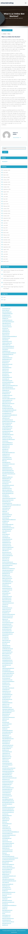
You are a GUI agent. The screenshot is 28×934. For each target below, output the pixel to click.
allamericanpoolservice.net (7, 499)
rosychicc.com (5, 535)
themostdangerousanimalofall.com (9, 563)
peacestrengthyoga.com (7, 776)
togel (4, 299)
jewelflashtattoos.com (7, 359)
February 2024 (6, 206)
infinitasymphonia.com (7, 596)
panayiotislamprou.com (7, 380)
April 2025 (5, 172)
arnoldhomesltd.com (6, 429)
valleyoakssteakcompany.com (8, 710)
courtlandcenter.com (6, 696)
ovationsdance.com (6, 508)
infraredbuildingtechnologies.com (9, 409)
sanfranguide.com (6, 557)
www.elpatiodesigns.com (7, 849)
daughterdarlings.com (6, 316)
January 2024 (6, 208)
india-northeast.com (6, 424)
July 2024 (5, 194)
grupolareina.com (6, 396)
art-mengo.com (5, 638)
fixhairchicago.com (6, 714)
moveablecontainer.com (7, 395)
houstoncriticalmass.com (7, 562)
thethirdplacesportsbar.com (8, 843)
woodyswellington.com (7, 846)
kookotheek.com (5, 378)
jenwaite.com (5, 890)
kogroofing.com (5, 373)
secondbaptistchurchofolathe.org (9, 905)
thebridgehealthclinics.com (8, 738)
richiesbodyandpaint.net (7, 313)
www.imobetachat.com (7, 751)
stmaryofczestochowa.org (7, 622)
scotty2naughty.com (6, 611)
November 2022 (6, 242)
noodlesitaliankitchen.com (7, 354)
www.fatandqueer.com (7, 784)
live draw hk (4, 161)
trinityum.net (5, 839)
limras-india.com (5, 310)
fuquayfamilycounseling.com (8, 902)
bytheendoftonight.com (7, 539)
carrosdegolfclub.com (6, 413)
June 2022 (5, 254)
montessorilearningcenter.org (8, 867)
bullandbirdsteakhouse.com (8, 800)
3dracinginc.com (5, 560)
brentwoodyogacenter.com (8, 808)
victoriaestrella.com (6, 692)
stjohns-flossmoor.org (7, 676)
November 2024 (6, 184)
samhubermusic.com (6, 923)
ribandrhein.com (5, 509)
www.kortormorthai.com (7, 782)
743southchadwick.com (7, 423)
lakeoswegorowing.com (7, 900)
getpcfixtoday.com (6, 360)
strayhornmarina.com (6, 576)
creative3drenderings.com (7, 745)
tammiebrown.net (6, 642)
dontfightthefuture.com (7, 427)
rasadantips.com (5, 329)
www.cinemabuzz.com (7, 823)
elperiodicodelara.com (7, 311)
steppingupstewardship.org (8, 812)
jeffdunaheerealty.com (7, 774)
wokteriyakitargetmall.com (7, 491)
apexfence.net (5, 924)
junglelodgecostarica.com (7, 648)
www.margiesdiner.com (7, 795)
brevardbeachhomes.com (7, 419)
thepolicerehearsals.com (7, 565)
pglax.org (4, 666)
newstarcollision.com (6, 481)
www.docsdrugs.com (6, 794)
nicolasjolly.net (5, 594)
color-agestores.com (6, 530)
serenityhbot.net (5, 761)
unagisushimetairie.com (7, 357)
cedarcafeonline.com (6, 323)
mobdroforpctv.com (6, 544)
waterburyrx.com (5, 704)
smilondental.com (6, 480)
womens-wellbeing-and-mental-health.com (11, 504)
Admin (4, 33)
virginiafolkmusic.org (6, 506)
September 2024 (6, 189)
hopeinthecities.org (6, 540)
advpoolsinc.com (5, 705)
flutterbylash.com (6, 885)
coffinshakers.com (6, 620)
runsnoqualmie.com (6, 792)
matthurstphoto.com (6, 872)
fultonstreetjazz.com (6, 391)
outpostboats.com (6, 537)
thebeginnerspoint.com (7, 553)
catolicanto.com (5, 512)
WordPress (13, 930)
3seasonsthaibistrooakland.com (9, 519)
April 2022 (5, 259)
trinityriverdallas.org (6, 516)
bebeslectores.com (6, 405)
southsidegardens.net (6, 838)
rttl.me (3, 913)
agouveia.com (5, 903)
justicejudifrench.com (6, 624)
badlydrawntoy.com (6, 754)
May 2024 (5, 198)
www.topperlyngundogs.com (8, 771)
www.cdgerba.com (6, 854)
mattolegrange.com (6, 647)
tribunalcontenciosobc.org (7, 570)
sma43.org (4, 805)
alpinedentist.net (5, 375)
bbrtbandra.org (5, 362)
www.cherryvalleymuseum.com (8, 398)
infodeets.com (5, 318)
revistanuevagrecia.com (7, 607)
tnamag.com (4, 728)
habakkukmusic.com (6, 758)
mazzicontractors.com (7, 841)
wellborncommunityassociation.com (10, 385)
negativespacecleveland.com (8, 668)
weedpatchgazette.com (7, 459)
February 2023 (6, 235)
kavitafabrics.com (6, 683)
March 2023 (5, 232)
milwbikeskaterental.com (7, 661)
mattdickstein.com (6, 753)
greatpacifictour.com (6, 691)
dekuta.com (4, 821)
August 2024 (6, 191)
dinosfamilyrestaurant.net (7, 408)
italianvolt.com (5, 450)
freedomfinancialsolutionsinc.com (9, 777)
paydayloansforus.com (7, 341)
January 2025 (6, 179)
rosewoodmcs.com (6, 826)
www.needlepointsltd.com (7, 799)
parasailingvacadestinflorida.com (9, 880)
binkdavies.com (5, 584)
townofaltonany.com (6, 665)
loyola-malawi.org (6, 534)
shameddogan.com (6, 741)
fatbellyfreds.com (6, 848)
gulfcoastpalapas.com (6, 736)
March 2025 (5, 174)
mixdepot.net (5, 825)
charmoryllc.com (5, 558)
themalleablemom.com (7, 627)
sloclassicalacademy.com (7, 571)
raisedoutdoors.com (6, 436)
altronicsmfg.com (6, 333)
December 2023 (6, 211)
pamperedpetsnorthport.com (8, 463)
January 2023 (6, 237)
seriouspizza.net (5, 722)
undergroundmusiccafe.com (8, 921)
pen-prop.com (5, 766)
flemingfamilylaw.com (6, 897)
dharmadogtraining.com (7, 910)
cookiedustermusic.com (7, 679)
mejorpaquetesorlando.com (8, 472)
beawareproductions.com (7, 615)
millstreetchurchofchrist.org (8, 879)
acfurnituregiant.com (6, 324)
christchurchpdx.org (6, 586)
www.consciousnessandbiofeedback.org (10, 831)
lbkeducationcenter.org (7, 514)
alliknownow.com (5, 566)
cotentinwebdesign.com (7, 400)
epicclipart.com (5, 365)
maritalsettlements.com (7, 660)
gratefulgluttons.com (6, 542)
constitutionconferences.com (8, 717)
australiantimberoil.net (7, 406)
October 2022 (6, 244)
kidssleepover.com (6, 338)
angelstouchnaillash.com (7, 477)
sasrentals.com (5, 483)
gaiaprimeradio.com (6, 640)
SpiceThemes (14, 932)
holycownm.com (5, 686)
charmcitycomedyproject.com (8, 614)
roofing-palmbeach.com (7, 426)
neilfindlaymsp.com (6, 697)
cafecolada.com (5, 550)
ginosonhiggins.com (6, 656)
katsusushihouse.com (6, 599)
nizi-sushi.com (5, 637)
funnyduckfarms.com (6, 889)
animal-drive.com (6, 727)
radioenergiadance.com (7, 377)
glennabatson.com (6, 575)
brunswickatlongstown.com (8, 632)
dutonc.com (4, 643)
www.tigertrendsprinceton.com (8, 768)
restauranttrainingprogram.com (9, 498)
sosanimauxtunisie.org (7, 372)
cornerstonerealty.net (6, 830)
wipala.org (4, 532)
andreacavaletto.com (6, 526)
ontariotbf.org (5, 349)
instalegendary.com (6, 351)
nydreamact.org (5, 356)
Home (6, 18)
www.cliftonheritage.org (7, 803)
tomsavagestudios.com (7, 503)
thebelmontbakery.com (7, 342)
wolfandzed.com (5, 820)
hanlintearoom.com (6, 887)
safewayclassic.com (6, 344)
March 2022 (5, 261)
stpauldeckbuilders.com (7, 789)
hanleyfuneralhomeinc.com (8, 470)
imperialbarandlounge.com (7, 434)
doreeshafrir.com (5, 612)
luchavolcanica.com (6, 684)
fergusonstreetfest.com (7, 869)
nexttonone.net (5, 759)
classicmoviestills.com (7, 548)
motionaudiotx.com (6, 911)
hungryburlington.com (7, 630)
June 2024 (5, 196)
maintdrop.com (5, 369)
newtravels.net (5, 339)
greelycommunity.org (6, 601)
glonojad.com (5, 606)
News (9, 33)
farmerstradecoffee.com (7, 746)
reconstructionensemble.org (8, 681)
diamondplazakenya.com (7, 861)
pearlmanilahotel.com (6, 367)
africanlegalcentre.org (6, 597)
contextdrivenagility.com (7, 617)
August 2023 (6, 220)
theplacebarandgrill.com (7, 702)
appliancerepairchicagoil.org (8, 347)
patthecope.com (5, 718)
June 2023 (5, 225)
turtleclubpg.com (5, 689)
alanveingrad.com (6, 655)
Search (5, 152)
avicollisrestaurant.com (7, 699)
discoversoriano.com (6, 552)
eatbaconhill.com (5, 334)
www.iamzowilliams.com (7, 833)
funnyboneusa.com (6, 678)
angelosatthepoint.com (7, 707)
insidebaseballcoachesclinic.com (9, 875)
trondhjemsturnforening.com (8, 859)
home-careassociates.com (7, 524)
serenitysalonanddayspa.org (8, 321)
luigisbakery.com (5, 817)
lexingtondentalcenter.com (7, 493)
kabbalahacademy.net (6, 478)
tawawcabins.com (6, 445)
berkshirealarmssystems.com (8, 452)
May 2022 (5, 256)
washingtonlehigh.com (7, 815)
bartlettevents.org (6, 393)
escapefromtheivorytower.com (8, 421)
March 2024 (5, 203)
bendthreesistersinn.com (7, 674)
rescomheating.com (6, 915)
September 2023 (6, 218)
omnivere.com (5, 328)
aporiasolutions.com (6, 733)
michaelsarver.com (6, 486)
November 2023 (6, 213)
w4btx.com (4, 475)
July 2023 (5, 223)
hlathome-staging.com (7, 490)
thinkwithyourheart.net (7, 437)
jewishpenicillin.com (6, 501)
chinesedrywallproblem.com (8, 673)
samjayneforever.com (6, 871)
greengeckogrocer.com (7, 488)
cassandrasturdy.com (6, 545)
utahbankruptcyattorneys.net (8, 439)
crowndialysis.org (6, 496)
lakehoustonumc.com (6, 756)
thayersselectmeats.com (7, 732)
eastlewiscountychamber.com (8, 568)
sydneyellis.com (5, 494)
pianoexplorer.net (6, 836)
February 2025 (6, 177)
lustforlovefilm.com (6, 593)
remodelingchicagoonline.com (8, 807)
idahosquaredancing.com (7, 444)
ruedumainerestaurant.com (8, 602)
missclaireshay (7, 3)
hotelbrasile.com (5, 390)
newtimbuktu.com (6, 331)
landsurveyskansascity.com (8, 787)
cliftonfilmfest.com (6, 432)
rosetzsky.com (5, 604)
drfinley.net (4, 895)
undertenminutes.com (7, 326)
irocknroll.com (5, 441)
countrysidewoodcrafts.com (8, 346)
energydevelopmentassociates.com (9, 414)
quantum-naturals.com (7, 866)
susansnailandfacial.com (7, 764)
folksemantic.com (6, 447)
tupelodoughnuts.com (7, 467)
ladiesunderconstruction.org (8, 403)
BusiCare (22, 930)
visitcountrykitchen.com (7, 651)
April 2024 (5, 201)
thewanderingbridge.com (7, 625)
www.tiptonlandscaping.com (8, 810)
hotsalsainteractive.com (7, 320)
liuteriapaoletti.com (6, 669)
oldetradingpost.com (6, 401)
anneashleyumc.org (6, 786)
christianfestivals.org (6, 650)
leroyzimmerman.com (7, 893)
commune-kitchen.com (7, 589)
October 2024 (6, 186)
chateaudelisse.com (6, 383)
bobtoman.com (5, 370)
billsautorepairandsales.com (8, 864)
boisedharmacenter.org (7, 529)
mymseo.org (4, 906)
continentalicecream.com (7, 581)
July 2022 (5, 251)
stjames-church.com (6, 609)
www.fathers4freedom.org (7, 769)
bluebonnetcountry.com (7, 364)
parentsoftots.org (6, 743)
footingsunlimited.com (7, 790)
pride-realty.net (5, 882)
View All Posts (16, 137)
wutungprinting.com (6, 658)
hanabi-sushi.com (6, 818)
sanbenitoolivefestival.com (7, 547)
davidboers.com (5, 750)
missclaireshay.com (6, 308)
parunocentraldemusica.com (8, 856)
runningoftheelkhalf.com (7, 772)
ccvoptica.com (5, 813)
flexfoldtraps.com (6, 779)
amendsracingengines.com (7, 781)
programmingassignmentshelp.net (9, 336)
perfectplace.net (5, 517)
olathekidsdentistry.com (7, 468)
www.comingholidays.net (7, 555)
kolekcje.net (4, 511)
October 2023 (6, 215)
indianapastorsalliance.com (8, 709)
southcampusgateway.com (7, 382)
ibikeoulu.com (5, 619)
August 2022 (6, 249)
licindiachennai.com (6, 315)
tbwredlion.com (5, 862)
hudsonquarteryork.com (7, 851)
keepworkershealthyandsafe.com (9, 352)
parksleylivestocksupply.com (8, 527)
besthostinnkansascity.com (8, 918)
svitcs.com (4, 720)
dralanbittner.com (6, 455)
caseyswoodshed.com (6, 712)
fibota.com (4, 853)
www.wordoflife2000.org (7, 442)
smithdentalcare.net (6, 920)
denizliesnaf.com (5, 715)
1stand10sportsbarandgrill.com (8, 473)
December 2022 (6, 239)
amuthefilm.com (5, 591)
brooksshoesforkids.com (7, 730)
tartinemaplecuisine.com (7, 633)
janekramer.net (5, 635)
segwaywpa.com (5, 735)
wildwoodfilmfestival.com (7, 387)
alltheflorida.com (5, 874)
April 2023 (5, 230)
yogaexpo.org (5, 522)
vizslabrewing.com (6, 454)
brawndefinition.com (6, 580)
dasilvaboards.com (6, 573)
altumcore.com (5, 725)
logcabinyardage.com (6, 748)
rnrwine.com (5, 898)
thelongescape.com (6, 645)
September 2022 (6, 247)
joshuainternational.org (7, 763)
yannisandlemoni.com (6, 457)
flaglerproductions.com (7, 578)
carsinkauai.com (5, 877)
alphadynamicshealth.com (7, 884)
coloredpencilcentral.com (7, 431)
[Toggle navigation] (25, 3)
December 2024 (6, 182)
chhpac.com (4, 908)
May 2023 (5, 227)
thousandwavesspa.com (7, 694)
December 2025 (6, 170)
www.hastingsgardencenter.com (9, 835)
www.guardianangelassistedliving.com (10, 857)
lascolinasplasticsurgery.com (8, 802)
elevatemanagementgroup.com (8, 892)
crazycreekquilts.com (6, 583)
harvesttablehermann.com (7, 411)
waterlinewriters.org (6, 740)
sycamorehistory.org (6, 828)
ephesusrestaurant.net (7, 844)
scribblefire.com (5, 521)
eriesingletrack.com (6, 462)
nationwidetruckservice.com (8, 687)
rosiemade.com (5, 465)
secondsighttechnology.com (8, 485)
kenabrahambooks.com (7, 588)
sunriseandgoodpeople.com (8, 671)
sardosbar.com (5, 449)
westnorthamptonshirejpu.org (8, 388)
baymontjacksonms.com (7, 663)
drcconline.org (5, 700)
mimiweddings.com (6, 916)
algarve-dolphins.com (6, 653)
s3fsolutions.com (6, 418)
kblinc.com (4, 460)
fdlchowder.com (5, 797)
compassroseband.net (7, 723)
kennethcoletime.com (6, 629)
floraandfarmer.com (6, 416)
